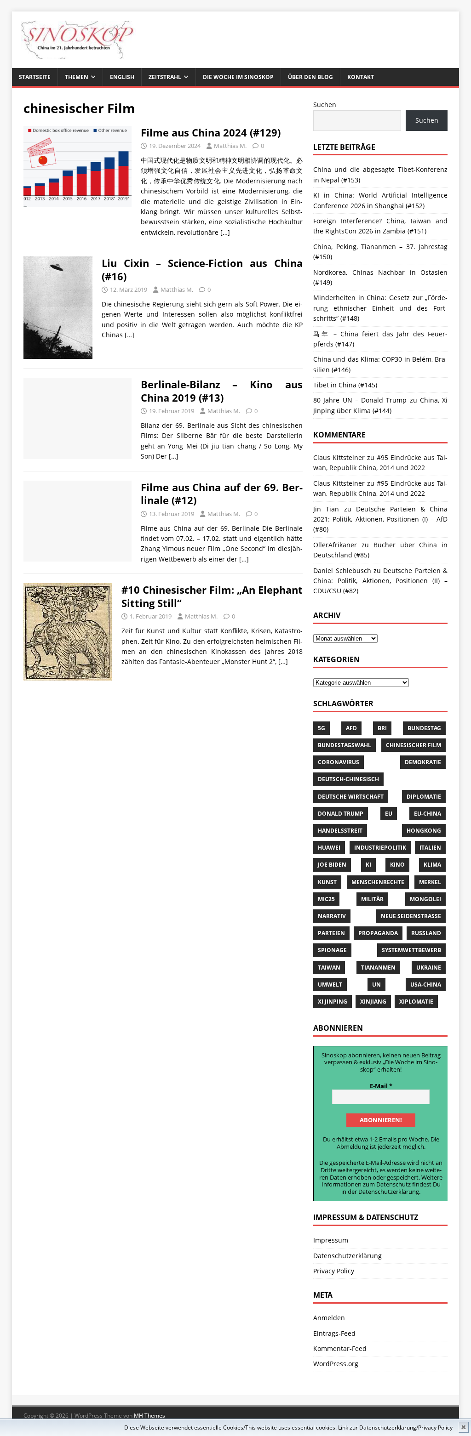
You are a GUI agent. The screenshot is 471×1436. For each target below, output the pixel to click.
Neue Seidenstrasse (411, 916)
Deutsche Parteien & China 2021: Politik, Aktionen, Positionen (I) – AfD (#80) (380, 519)
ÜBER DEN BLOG (310, 77)
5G (321, 728)
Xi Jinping (332, 1001)
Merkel (430, 882)
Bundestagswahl (344, 745)
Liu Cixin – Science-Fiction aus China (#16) (202, 269)
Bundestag (424, 728)
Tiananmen (378, 967)
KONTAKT (360, 77)
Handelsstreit (340, 830)
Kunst (327, 882)
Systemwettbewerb (411, 950)
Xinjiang (373, 1001)
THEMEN (76, 77)
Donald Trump (340, 813)
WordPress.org (335, 1363)
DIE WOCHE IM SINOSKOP (238, 77)
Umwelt (330, 984)
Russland (426, 933)
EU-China (427, 813)
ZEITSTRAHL (165, 77)
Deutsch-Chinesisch (348, 779)
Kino (397, 864)
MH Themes (149, 1415)
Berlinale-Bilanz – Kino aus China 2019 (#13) (222, 390)
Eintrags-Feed (334, 1333)
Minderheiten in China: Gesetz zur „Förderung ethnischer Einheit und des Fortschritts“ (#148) (380, 308)
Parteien (331, 933)
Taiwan (329, 967)
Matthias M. (230, 146)
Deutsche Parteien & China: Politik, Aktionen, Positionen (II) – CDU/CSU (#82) (380, 581)
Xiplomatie (416, 1001)
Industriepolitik (380, 847)
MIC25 (326, 899)
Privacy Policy (435, 1427)
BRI (382, 728)
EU (388, 813)
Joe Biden (332, 864)
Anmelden (329, 1317)
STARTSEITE (35, 77)
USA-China (425, 984)
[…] (225, 232)
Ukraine (428, 967)
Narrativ (332, 916)
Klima (432, 864)
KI (368, 864)
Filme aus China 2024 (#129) (211, 132)
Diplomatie (424, 796)
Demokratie (423, 762)
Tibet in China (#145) (345, 384)
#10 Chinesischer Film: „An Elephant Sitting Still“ (212, 596)
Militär (372, 899)
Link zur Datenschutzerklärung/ (378, 1427)
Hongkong (424, 830)
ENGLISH (122, 77)
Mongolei (425, 899)
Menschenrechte (377, 882)
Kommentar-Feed (340, 1348)
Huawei (329, 847)
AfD (351, 728)
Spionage (332, 950)
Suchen (324, 104)
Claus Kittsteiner (339, 483)
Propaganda (378, 933)
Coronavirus (338, 762)
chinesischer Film (413, 745)
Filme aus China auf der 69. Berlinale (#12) (222, 493)
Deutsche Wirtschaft (351, 796)
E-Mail (381, 1086)
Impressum (330, 1240)
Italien (430, 847)
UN (376, 984)
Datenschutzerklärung (388, 1191)
